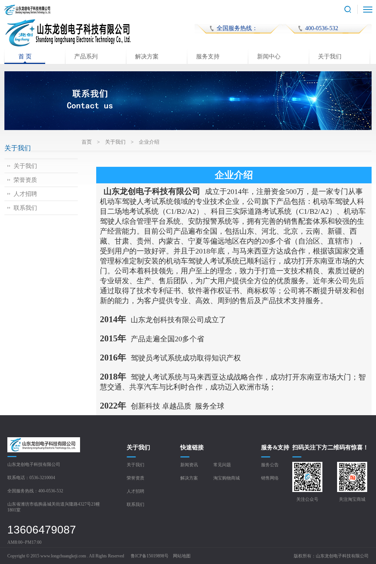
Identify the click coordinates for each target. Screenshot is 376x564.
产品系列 (86, 56)
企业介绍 (149, 142)
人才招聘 (25, 194)
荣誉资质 (25, 180)
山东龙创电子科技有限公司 (342, 555)
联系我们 (25, 208)
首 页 (25, 56)
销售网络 (270, 478)
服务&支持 (275, 447)
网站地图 (182, 555)
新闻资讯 (189, 464)
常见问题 (222, 464)
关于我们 (329, 56)
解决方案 (147, 56)
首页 (87, 142)
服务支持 (208, 56)
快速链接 (192, 447)
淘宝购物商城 (226, 478)
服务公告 (270, 464)
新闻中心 (269, 56)
